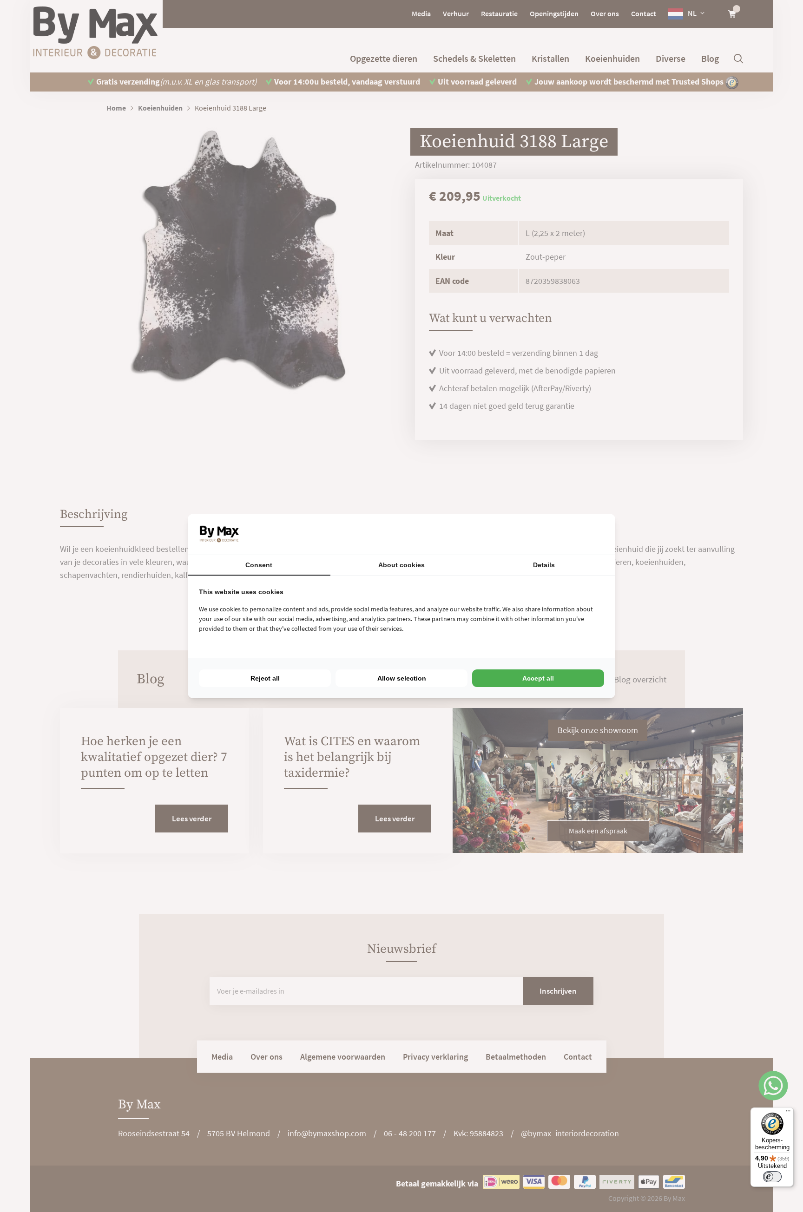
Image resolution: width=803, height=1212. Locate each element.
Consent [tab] (258, 565)
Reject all (265, 678)
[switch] (772, 1176)
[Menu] (788, 1113)
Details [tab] (544, 565)
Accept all (538, 678)
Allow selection (401, 678)
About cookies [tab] (401, 565)
